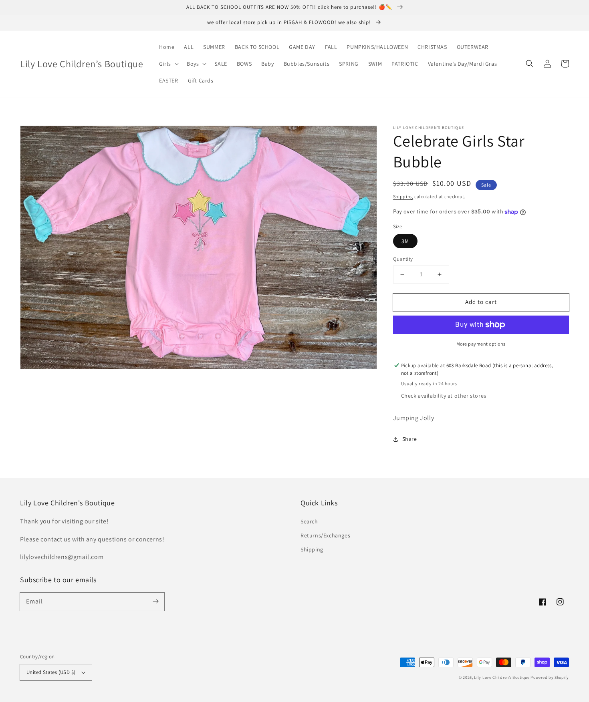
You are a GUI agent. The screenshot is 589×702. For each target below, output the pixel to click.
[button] (168, 63)
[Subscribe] (155, 601)
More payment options (481, 344)
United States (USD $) (50, 672)
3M (405, 241)
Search (309, 521)
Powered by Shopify (550, 677)
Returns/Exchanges (325, 535)
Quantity (403, 258)
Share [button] (409, 439)
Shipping (403, 196)
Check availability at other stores (443, 395)
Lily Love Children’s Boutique (502, 677)
